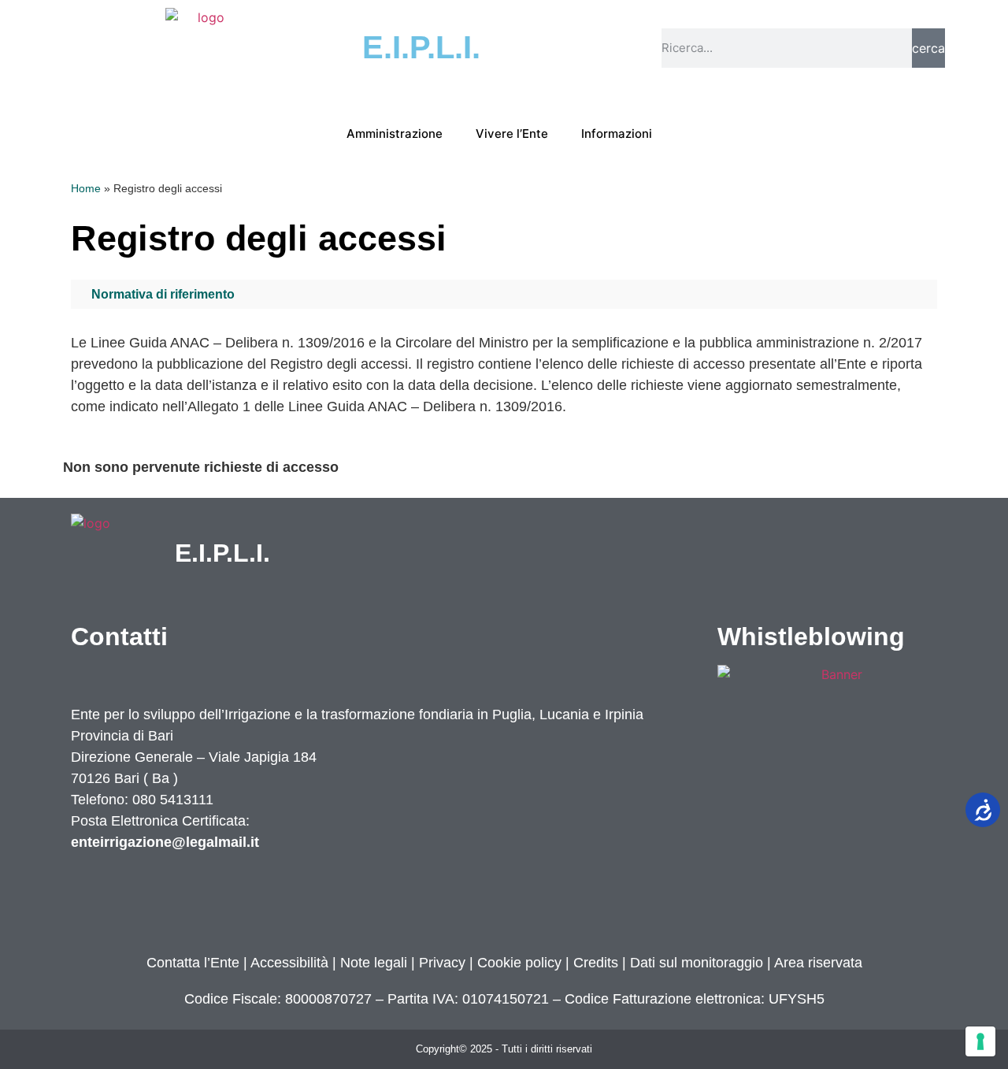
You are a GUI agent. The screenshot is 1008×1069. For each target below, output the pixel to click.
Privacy (440, 963)
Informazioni (616, 133)
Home (86, 189)
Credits (595, 963)
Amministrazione (394, 133)
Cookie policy (519, 963)
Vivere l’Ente (512, 133)
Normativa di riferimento (163, 294)
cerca (928, 48)
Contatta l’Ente (192, 963)
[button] (504, 294)
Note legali (373, 963)
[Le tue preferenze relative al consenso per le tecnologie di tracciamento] (980, 1041)
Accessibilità (289, 963)
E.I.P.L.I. (222, 553)
